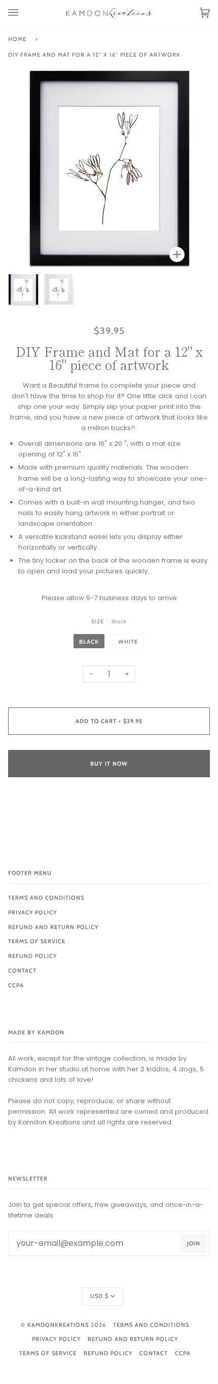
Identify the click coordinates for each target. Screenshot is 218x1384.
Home (17, 39)
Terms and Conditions (46, 897)
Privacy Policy (32, 912)
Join (193, 1243)
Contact (22, 970)
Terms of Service (36, 941)
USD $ (99, 1295)
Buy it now (109, 763)
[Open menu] (23, 13)
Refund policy (32, 955)
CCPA (16, 985)
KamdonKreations (58, 1324)
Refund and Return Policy (53, 927)
